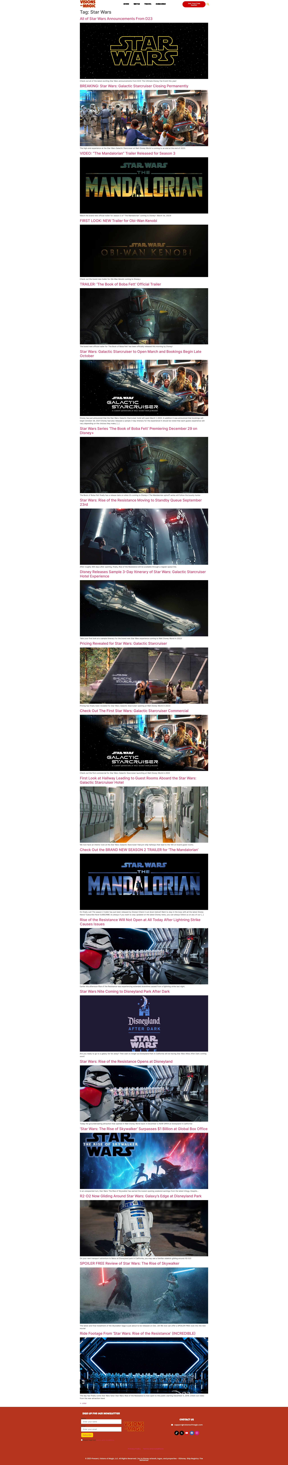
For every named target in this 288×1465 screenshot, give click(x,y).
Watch (137, 4)
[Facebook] (192, 1433)
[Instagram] (197, 1433)
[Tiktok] (176, 1433)
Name (83, 1418)
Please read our (98, 1440)
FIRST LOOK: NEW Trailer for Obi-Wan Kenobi (118, 220)
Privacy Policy (134, 1448)
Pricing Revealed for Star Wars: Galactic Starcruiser (123, 643)
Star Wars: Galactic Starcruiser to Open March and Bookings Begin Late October (140, 353)
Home (126, 4)
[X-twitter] (181, 1433)
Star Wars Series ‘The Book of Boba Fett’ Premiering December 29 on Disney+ (138, 430)
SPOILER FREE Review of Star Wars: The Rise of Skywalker (129, 1263)
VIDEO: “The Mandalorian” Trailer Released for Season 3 (127, 153)
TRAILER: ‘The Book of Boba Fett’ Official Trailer (120, 284)
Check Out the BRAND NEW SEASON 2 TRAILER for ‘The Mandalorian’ (139, 850)
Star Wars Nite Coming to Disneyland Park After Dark (125, 991)
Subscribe (161, 4)
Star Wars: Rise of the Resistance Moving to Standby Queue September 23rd (141, 502)
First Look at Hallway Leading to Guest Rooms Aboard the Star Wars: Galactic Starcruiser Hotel (138, 780)
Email (83, 1426)
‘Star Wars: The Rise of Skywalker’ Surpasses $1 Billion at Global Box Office (144, 1129)
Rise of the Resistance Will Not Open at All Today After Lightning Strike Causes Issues (140, 922)
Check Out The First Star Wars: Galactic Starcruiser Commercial (134, 711)
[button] (208, 4)
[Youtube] (186, 1433)
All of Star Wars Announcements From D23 (116, 18)
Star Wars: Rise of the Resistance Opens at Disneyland (126, 1061)
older (83, 1403)
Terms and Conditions (153, 1448)
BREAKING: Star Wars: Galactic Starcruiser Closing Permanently (134, 86)
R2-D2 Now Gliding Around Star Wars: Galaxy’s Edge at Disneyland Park (141, 1196)
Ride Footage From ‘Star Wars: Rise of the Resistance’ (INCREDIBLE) (138, 1333)
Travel (147, 4)
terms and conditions (105, 1440)
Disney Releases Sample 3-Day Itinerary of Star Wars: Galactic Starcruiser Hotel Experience (143, 574)
